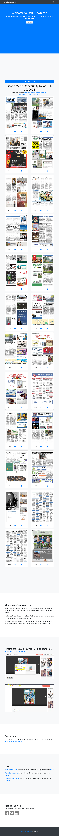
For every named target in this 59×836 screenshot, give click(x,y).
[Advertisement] (29, 35)
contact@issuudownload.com (14, 741)
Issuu (36, 16)
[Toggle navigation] (53, 2)
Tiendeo (7, 780)
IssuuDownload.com (10, 2)
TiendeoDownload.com (12, 778)
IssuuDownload (37, 13)
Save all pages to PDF (29, 81)
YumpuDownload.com (12, 773)
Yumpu (7, 775)
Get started (29, 22)
